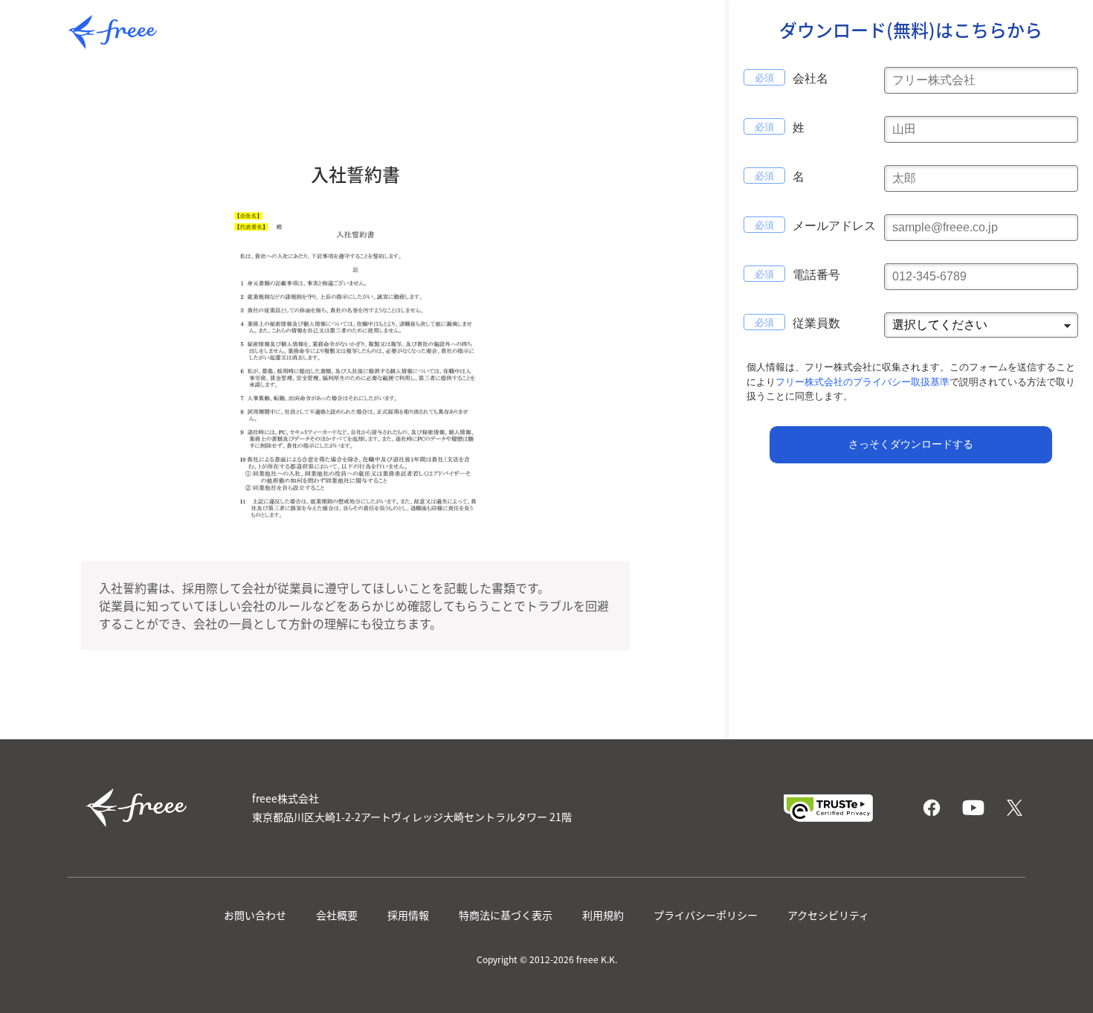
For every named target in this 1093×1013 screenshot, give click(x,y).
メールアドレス (834, 225)
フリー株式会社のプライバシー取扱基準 (862, 381)
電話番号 (816, 274)
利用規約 (603, 914)
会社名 (810, 78)
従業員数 (816, 323)
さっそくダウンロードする (910, 444)
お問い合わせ (255, 914)
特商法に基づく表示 (505, 914)
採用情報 (408, 914)
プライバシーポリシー (706, 914)
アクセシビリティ (828, 914)
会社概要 (337, 914)
